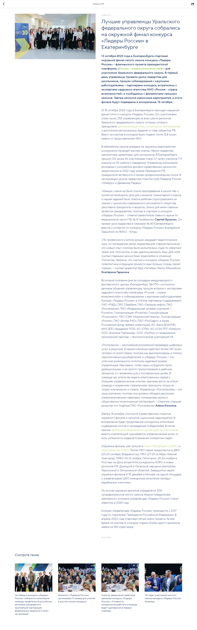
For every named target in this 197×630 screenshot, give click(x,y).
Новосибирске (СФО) (115, 450)
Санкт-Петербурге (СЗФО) (161, 446)
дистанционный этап (131, 126)
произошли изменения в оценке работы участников (144, 430)
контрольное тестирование (162, 126)
